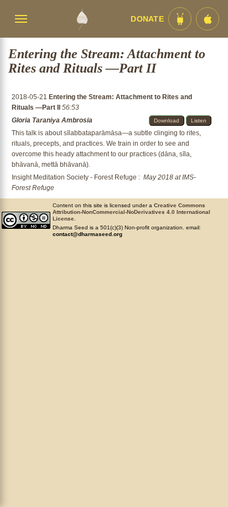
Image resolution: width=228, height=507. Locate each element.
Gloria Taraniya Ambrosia (52, 120)
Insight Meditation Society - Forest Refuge (74, 177)
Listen (198, 120)
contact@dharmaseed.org (87, 234)
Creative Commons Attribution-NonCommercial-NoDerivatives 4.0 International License (131, 212)
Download (166, 120)
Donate (147, 19)
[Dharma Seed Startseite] (82, 19)
